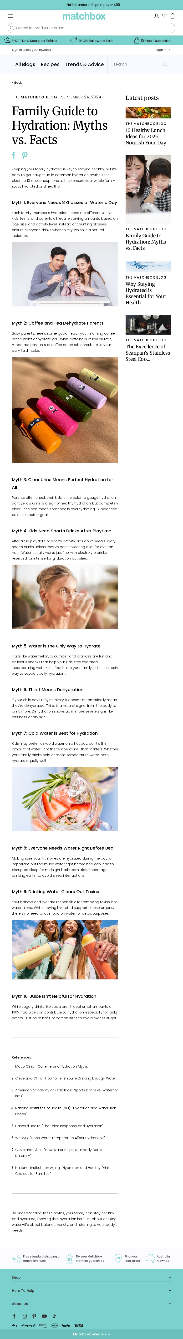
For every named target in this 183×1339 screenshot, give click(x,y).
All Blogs (25, 64)
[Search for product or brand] (12, 28)
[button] (91, 1334)
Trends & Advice (84, 64)
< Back (17, 82)
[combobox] (91, 28)
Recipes (50, 64)
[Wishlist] (164, 16)
